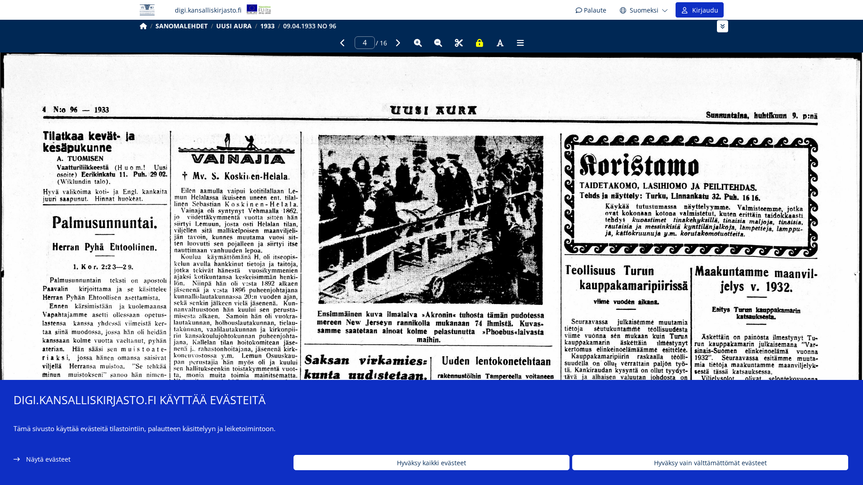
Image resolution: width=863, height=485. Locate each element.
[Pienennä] (438, 43)
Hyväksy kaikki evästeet (431, 463)
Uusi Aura (234, 26)
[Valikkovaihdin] (722, 26)
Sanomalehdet (182, 26)
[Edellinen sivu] (342, 43)
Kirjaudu (703, 10)
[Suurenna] (418, 43)
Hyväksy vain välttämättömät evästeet (710, 463)
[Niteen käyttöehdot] (480, 43)
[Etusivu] (143, 26)
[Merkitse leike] (459, 43)
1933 (267, 26)
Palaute (594, 10)
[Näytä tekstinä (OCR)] (500, 43)
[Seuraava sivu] (397, 43)
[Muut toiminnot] (520, 43)
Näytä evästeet (48, 459)
